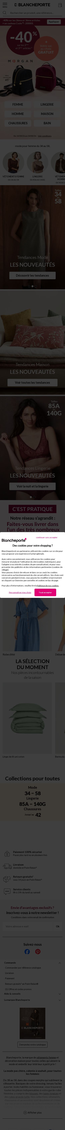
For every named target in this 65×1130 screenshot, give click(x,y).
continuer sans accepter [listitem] (47, 537)
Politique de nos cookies (48, 585)
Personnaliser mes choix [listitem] (20, 592)
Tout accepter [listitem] (45, 592)
